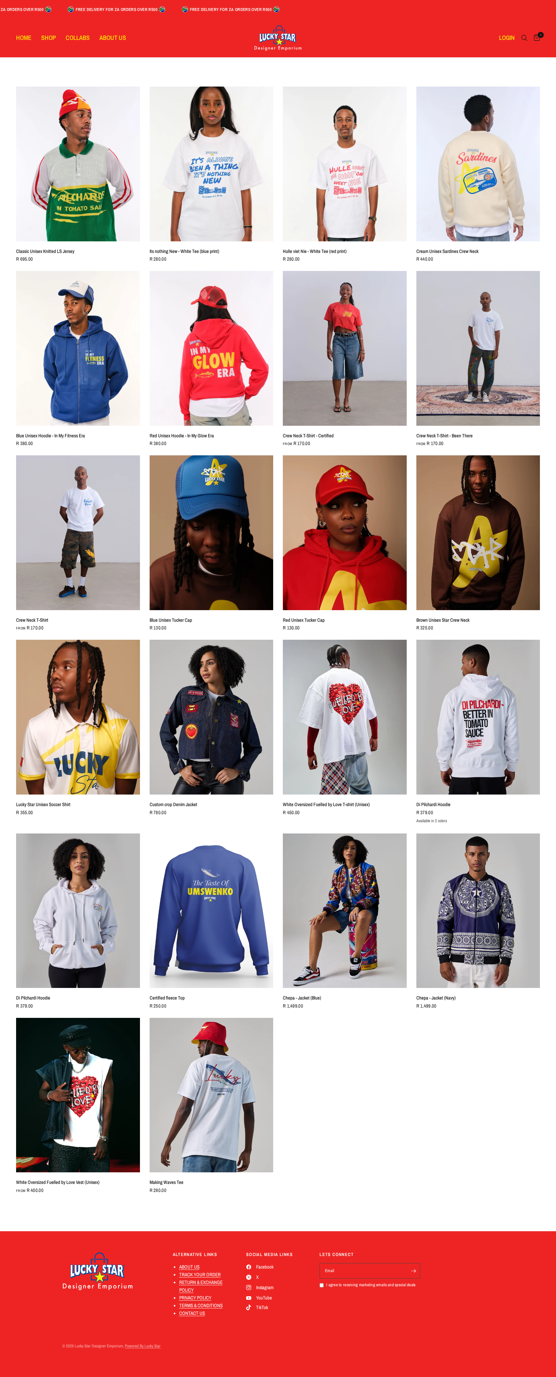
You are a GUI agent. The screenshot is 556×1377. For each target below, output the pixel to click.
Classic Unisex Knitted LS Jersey (45, 251)
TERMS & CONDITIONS (201, 1305)
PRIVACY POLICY (195, 1297)
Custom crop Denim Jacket (173, 804)
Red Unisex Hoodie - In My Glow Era (182, 435)
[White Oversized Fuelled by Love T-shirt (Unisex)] (345, 717)
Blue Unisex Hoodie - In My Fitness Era (50, 435)
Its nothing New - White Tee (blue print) (184, 251)
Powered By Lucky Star (143, 1346)
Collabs (78, 37)
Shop (48, 37)
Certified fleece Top (167, 997)
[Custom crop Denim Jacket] (211, 717)
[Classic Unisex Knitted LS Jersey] (78, 164)
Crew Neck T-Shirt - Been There (444, 435)
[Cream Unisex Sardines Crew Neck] (478, 164)
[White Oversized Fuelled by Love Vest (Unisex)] (78, 1095)
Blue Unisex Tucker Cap (171, 620)
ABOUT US (189, 1266)
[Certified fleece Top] (211, 910)
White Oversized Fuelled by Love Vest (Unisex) (57, 1182)
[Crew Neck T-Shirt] (78, 532)
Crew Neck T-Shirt (32, 620)
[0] (535, 38)
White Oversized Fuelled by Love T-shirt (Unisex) (326, 804)
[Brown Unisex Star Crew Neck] (478, 532)
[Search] (524, 38)
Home (24, 37)
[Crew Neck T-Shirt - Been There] (478, 348)
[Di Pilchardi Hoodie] (478, 717)
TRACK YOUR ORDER (200, 1274)
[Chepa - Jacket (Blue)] (345, 910)
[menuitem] (26, 38)
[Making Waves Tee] (211, 1095)
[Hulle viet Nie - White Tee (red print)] (345, 164)
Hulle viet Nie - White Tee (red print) (315, 251)
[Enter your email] (413, 1271)
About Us (112, 37)
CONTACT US (192, 1313)
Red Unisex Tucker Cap (304, 620)
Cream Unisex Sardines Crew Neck (447, 251)
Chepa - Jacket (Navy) (436, 997)
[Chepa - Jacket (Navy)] (478, 910)
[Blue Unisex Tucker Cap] (211, 532)
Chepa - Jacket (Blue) (302, 997)
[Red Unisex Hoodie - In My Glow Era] (211, 348)
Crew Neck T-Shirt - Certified (308, 435)
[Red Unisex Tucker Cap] (345, 532)
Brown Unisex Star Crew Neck (442, 620)
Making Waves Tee (166, 1182)
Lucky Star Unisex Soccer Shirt (43, 804)
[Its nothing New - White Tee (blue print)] (211, 164)
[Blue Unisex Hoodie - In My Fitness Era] (78, 348)
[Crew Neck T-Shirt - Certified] (345, 348)
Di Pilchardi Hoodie (433, 804)
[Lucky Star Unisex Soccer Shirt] (78, 717)
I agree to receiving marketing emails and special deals (370, 1285)
